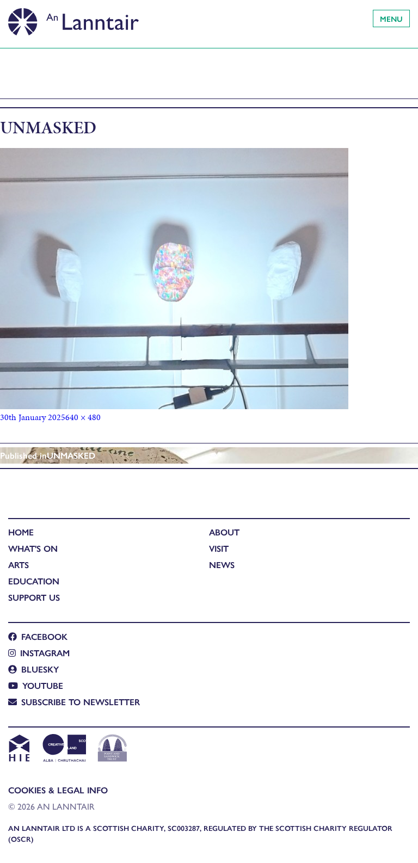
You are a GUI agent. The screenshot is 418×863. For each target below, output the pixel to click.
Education (33, 581)
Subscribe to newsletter (80, 701)
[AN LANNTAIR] (73, 19)
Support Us (34, 597)
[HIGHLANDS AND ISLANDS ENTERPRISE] (18, 749)
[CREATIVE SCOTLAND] (63, 749)
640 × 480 (83, 417)
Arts (18, 564)
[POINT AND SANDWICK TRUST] (112, 749)
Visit (219, 548)
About (224, 532)
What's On (33, 548)
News (222, 564)
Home (21, 532)
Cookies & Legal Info (58, 790)
